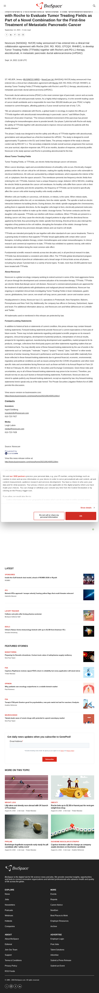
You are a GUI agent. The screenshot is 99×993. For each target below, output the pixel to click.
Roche (55, 83)
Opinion (8, 684)
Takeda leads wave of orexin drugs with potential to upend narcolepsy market (35, 718)
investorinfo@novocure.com (17, 413)
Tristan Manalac (10, 674)
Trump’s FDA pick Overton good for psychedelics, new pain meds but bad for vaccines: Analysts (42, 702)
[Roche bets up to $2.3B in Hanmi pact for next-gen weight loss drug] (72, 787)
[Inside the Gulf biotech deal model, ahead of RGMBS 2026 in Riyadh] (88, 579)
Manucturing (10, 652)
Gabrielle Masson (10, 596)
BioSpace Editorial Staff (12, 617)
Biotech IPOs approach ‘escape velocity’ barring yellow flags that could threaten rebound (39, 593)
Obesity (54, 802)
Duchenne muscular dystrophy (65, 842)
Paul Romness (9, 689)
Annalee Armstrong (11, 632)
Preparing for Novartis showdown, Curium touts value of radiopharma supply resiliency (38, 655)
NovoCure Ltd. (48, 79)
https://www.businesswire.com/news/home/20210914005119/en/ (32, 396)
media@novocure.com (14, 429)
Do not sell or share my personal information (49, 516)
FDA (6, 668)
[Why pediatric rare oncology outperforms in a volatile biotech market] (88, 688)
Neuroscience (11, 715)
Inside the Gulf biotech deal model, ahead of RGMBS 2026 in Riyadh (31, 578)
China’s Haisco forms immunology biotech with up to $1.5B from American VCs (35, 630)
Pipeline (8, 842)
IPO (6, 590)
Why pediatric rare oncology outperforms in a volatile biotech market (31, 687)
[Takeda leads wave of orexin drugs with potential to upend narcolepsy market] (88, 719)
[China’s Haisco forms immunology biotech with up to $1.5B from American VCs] (88, 631)
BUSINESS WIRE (31, 79)
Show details (86, 508)
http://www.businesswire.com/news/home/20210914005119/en (31, 462)
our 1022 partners (18, 476)
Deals (7, 627)
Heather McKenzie (11, 705)
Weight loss (10, 802)
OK (80, 516)
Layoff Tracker (12, 611)
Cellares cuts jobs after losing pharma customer (23, 614)
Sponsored (10, 575)
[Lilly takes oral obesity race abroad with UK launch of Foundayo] (26, 787)
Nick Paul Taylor (10, 658)
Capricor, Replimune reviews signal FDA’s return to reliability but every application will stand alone (42, 671)
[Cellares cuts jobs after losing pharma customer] (88, 615)
